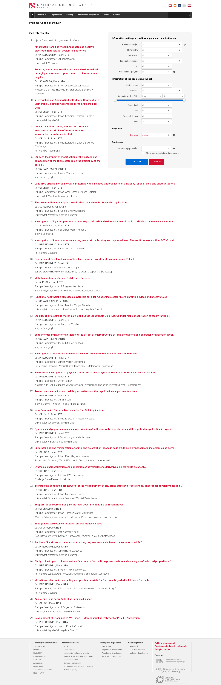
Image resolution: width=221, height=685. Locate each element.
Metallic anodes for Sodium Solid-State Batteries (63, 278)
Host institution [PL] (130, 44)
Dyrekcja (37, 650)
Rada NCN (37, 653)
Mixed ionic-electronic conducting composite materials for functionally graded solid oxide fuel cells (92, 580)
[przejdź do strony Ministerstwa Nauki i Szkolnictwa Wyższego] (171, 661)
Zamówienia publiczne (42, 670)
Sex (136, 66)
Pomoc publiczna (71, 660)
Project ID (134, 90)
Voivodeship (132, 55)
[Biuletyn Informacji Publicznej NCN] (170, 5)
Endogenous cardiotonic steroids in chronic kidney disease (68, 523)
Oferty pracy (38, 666)
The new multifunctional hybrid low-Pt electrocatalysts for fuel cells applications (81, 202)
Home (32, 15)
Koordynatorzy (39, 656)
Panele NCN (69, 650)
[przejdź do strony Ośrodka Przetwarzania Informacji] (171, 679)
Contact (116, 15)
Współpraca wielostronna (112, 650)
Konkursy (67, 646)
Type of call (133, 105)
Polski (189, 5)
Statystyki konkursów (72, 663)
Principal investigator (129, 61)
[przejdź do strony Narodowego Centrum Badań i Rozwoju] (171, 670)
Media (106, 15)
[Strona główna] (61, 5)
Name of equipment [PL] (128, 148)
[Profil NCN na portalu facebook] (179, 5)
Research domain (130, 116)
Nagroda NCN (39, 673)
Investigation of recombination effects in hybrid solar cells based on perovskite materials (86, 353)
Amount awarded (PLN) (128, 96)
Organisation (56, 15)
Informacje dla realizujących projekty (79, 656)
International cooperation (88, 15)
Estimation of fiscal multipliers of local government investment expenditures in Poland (84, 259)
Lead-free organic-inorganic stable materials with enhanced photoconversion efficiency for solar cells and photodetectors (105, 183)
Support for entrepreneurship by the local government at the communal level (79, 504)
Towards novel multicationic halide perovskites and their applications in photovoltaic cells (86, 391)
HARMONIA (106, 646)
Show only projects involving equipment (163, 153)
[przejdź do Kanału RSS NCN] (175, 5)
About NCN (41, 15)
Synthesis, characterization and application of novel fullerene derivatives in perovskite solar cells (90, 466)
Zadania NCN (39, 646)
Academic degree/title (128, 72)
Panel (136, 121)
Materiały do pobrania (139, 653)
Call (136, 110)
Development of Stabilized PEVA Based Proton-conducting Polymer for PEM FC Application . (88, 617)
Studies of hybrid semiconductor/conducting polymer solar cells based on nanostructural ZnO (88, 542)
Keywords (134, 135)
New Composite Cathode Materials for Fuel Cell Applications (69, 410)
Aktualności (134, 646)
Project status (132, 85)
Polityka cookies (162, 649)
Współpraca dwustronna (111, 653)
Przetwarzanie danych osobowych (171, 646)
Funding (69, 15)
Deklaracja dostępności (165, 643)
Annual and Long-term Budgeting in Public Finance (63, 599)
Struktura (37, 660)
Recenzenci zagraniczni (111, 656)
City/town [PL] (132, 50)
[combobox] (156, 55)
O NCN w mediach (137, 650)
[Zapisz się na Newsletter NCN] (184, 5)
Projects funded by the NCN (45, 22)
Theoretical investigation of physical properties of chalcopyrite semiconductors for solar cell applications (95, 372)
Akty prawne (38, 663)
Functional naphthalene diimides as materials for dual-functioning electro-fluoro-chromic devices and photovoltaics (101, 296)
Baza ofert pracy (70, 670)
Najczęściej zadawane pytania (76, 653)
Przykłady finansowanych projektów (78, 666)
